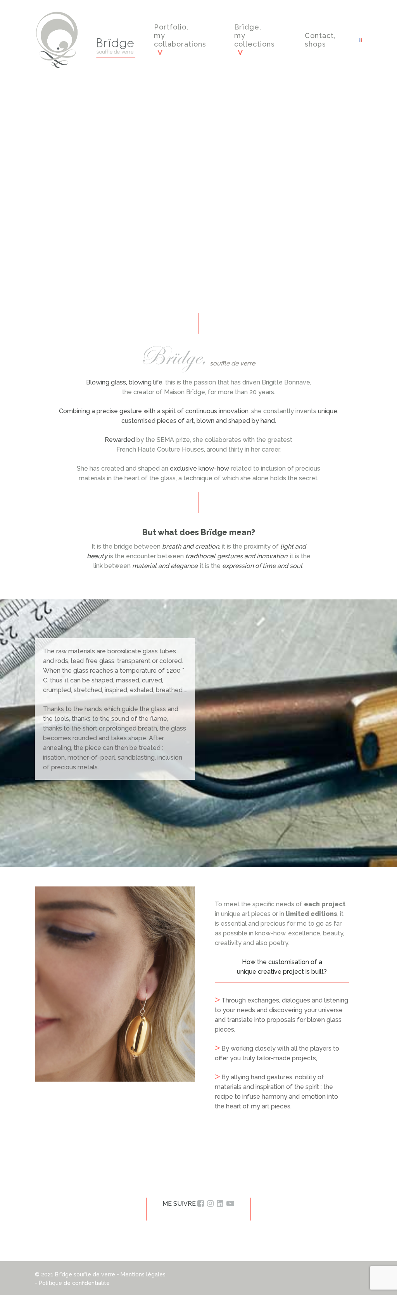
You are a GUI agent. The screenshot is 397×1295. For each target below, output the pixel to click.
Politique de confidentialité (74, 1283)
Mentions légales (143, 1274)
